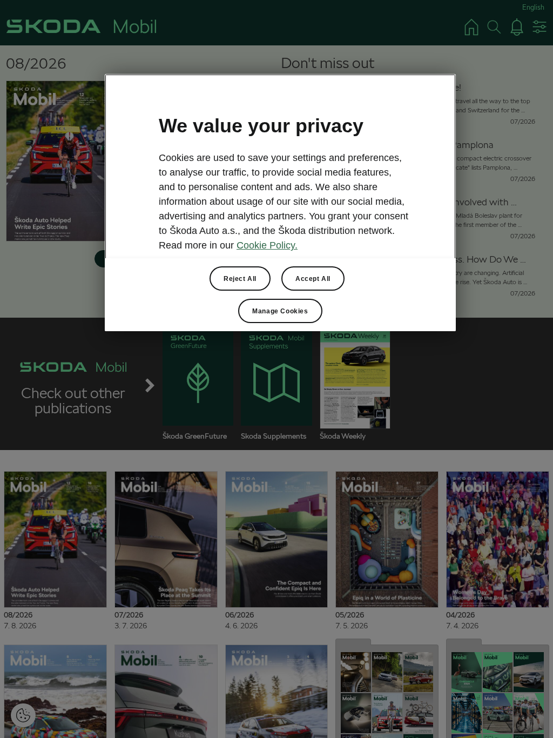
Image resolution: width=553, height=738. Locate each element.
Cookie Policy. (267, 245)
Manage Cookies (280, 311)
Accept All (313, 279)
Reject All (240, 279)
